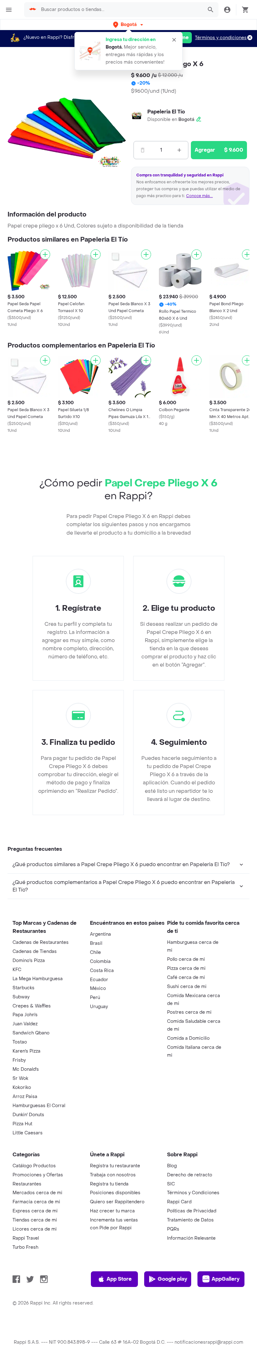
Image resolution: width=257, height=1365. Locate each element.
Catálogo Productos (34, 1166)
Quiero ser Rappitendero (117, 1202)
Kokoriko (22, 1087)
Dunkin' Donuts (28, 1115)
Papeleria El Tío (166, 111)
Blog (172, 1166)
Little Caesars (28, 1133)
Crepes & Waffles (32, 1006)
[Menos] (142, 150)
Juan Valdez (25, 1024)
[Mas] (179, 150)
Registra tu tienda (109, 1184)
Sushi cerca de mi (187, 987)
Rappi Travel (26, 1238)
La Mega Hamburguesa (38, 979)
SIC (171, 1184)
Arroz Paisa (25, 1097)
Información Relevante (191, 1238)
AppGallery (225, 1279)
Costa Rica (102, 971)
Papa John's (25, 1015)
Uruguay (99, 1007)
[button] (128, 24)
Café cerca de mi (186, 978)
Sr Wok (20, 1078)
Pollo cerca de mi (186, 959)
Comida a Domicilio (188, 1038)
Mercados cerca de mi (37, 1193)
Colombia (100, 962)
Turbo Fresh (25, 1247)
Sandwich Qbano (31, 1033)
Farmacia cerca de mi (36, 1202)
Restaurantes (27, 1184)
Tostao (20, 1042)
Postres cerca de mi (189, 1012)
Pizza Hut (22, 1124)
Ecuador (99, 980)
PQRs (173, 1229)
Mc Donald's (26, 1069)
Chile (95, 952)
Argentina (100, 934)
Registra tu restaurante (115, 1166)
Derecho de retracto (189, 1175)
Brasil (96, 943)
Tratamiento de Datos (190, 1220)
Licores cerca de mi (35, 1229)
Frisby (19, 1060)
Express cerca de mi (35, 1211)
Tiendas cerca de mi (35, 1220)
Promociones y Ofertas (38, 1175)
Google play (172, 1279)
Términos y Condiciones (193, 1193)
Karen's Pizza (26, 1051)
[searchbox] (120, 9)
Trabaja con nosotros (113, 1175)
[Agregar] (45, 254)
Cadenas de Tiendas (35, 951)
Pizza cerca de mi (186, 968)
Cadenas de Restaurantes (41, 942)
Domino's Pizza (29, 961)
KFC (17, 970)
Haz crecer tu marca (112, 1211)
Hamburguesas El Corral (39, 1106)
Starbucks (23, 988)
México (98, 988)
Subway (21, 997)
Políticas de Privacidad (191, 1211)
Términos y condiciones (221, 38)
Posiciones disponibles (115, 1193)
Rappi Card (179, 1202)
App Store (119, 1279)
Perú (95, 998)
